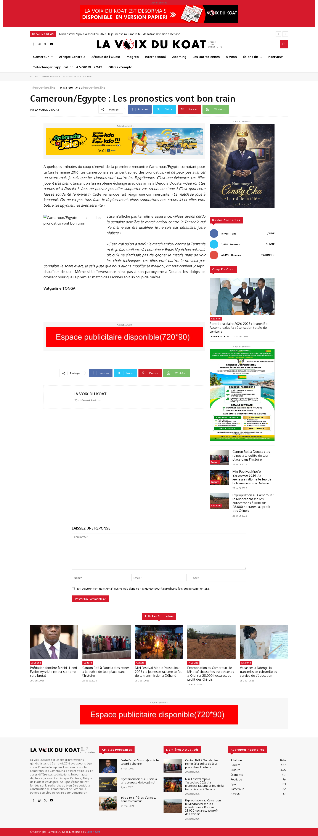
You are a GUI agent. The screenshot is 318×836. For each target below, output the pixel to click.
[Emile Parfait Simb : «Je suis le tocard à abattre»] (108, 766)
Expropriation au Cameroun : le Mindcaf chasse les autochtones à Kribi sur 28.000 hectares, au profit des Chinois (132, 34)
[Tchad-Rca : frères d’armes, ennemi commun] (108, 803)
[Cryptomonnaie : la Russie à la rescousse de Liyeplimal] (108, 784)
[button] (284, 44)
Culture (215, 462)
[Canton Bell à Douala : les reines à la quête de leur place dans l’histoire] (219, 457)
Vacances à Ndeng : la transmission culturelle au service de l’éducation (258, 672)
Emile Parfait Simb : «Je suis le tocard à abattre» (140, 761)
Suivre (270, 244)
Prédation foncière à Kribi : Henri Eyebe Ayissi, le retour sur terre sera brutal (53, 672)
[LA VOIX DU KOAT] (58, 397)
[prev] (278, 34)
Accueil (34, 76)
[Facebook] (33, 44)
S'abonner (268, 255)
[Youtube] (51, 44)
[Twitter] (45, 44)
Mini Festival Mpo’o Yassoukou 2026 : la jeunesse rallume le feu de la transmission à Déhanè (252, 477)
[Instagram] (39, 44)
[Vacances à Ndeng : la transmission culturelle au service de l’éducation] (264, 642)
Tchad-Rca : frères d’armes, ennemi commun (138, 799)
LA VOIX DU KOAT (47, 109)
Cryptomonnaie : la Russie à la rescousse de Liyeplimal (139, 780)
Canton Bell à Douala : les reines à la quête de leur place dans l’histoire (251, 455)
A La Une (215, 318)
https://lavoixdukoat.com (87, 400)
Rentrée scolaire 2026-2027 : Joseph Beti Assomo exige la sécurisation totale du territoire (239, 327)
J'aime (271, 233)
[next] (285, 34)
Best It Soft (93, 831)
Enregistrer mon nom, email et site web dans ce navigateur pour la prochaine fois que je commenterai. (143, 588)
